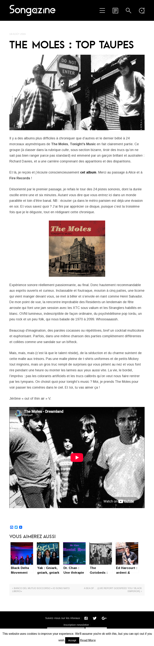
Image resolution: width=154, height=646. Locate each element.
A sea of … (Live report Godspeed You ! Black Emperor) (113, 590)
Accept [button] (72, 640)
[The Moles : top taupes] (77, 92)
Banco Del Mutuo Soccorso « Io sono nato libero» (41, 590)
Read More (88, 640)
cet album (88, 172)
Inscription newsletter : (77, 624)
